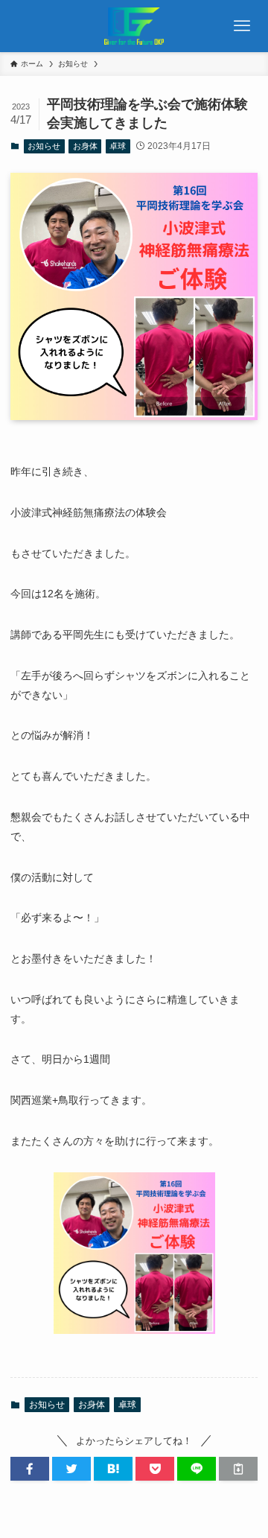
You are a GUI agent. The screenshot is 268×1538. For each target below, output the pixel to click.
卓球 (117, 146)
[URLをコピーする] (238, 1469)
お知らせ (44, 146)
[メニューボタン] (242, 26)
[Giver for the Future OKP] (134, 26)
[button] (29, 1469)
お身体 (85, 146)
